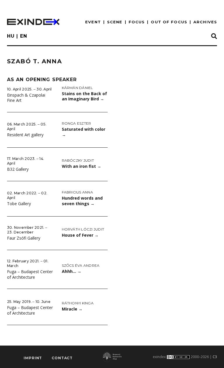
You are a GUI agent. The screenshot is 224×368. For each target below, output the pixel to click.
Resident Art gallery (25, 134)
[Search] (214, 36)
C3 (215, 356)
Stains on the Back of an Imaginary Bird (84, 96)
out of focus (169, 22)
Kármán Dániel (77, 88)
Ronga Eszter (76, 123)
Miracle (72, 309)
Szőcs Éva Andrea (81, 265)
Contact (62, 358)
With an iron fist (81, 166)
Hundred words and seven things (82, 200)
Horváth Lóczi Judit (83, 229)
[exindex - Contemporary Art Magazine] (33, 22)
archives (205, 22)
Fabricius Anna (77, 192)
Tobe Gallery (19, 203)
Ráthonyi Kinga (78, 303)
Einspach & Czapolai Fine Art (26, 97)
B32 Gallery (18, 169)
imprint (33, 358)
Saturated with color (83, 131)
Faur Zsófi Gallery (23, 238)
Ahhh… (71, 271)
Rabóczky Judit (78, 160)
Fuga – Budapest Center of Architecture (30, 274)
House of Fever (80, 235)
